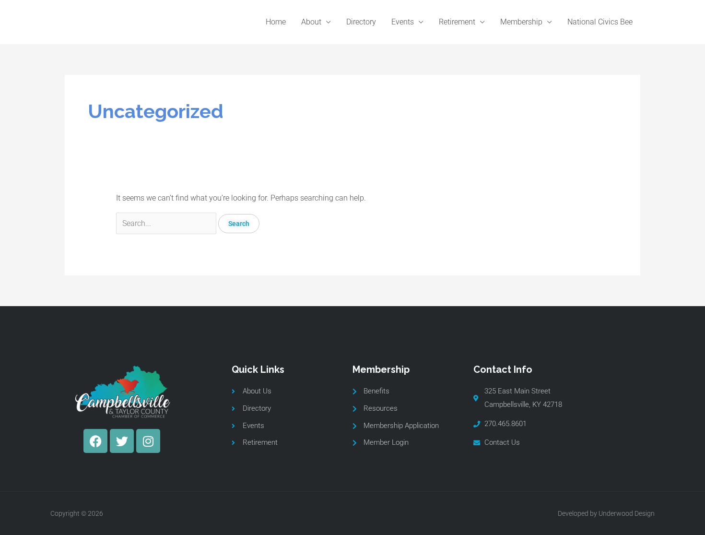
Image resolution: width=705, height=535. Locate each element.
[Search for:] (167, 223)
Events (402, 21)
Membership (521, 21)
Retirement (457, 21)
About (311, 21)
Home (276, 21)
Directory (361, 21)
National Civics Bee (600, 21)
